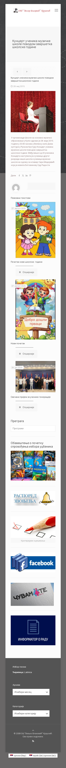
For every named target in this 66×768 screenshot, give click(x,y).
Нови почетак (18, 343)
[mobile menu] (56, 10)
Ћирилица (18, 672)
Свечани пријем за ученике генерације (31, 397)
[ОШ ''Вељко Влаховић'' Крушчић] (33, 10)
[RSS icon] (33, 741)
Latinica (28, 672)
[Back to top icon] (33, 730)
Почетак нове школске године (26, 262)
